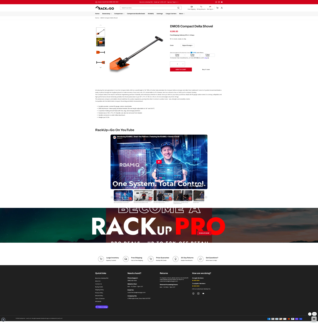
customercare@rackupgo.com (137, 292)
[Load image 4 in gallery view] (100, 62)
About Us (97, 281)
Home (97, 18)
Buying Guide (99, 287)
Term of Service (100, 298)
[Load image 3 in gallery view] (100, 52)
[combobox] (150, 8)
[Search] (178, 8)
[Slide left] (100, 25)
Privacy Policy (99, 293)
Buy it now (206, 69)
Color (172, 45)
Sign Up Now (204, 233)
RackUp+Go (22, 318)
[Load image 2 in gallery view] (100, 42)
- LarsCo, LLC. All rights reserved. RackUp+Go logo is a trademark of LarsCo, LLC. (44, 318)
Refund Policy (99, 295)
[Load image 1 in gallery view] (100, 32)
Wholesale (98, 301)
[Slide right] (100, 67)
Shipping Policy (99, 290)
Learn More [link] (199, 52)
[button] (216, 8)
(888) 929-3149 (132, 280)
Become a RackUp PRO (101, 278)
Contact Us (98, 284)
